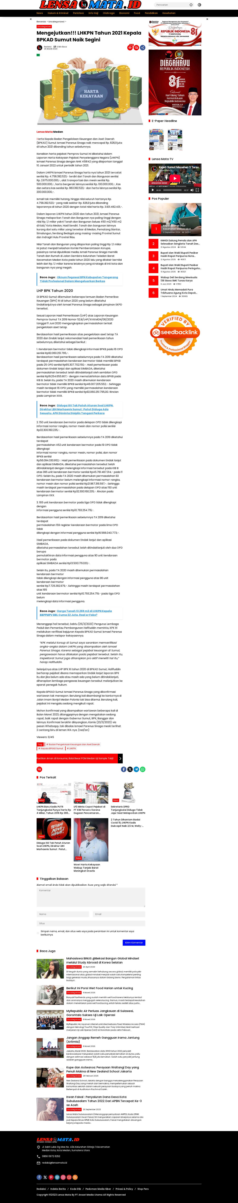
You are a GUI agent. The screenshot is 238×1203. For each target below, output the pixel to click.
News (41, 800)
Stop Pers (143, 1189)
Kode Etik (75, 1189)
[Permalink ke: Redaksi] (40, 48)
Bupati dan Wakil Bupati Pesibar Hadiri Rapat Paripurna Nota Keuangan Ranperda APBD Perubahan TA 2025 (179, 254)
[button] (191, 4)
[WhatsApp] (142, 769)
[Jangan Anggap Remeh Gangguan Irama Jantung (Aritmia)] (50, 1048)
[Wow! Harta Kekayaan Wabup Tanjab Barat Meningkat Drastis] (91, 839)
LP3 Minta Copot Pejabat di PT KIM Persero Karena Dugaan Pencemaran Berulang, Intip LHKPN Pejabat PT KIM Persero (91, 810)
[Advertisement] (20, 65)
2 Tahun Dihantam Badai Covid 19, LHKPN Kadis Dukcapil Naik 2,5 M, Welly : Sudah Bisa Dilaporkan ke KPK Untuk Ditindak (126, 823)
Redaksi (47, 47)
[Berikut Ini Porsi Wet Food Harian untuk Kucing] (50, 995)
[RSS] (75, 1177)
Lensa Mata (45, 132)
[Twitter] (130, 769)
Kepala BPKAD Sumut (52, 748)
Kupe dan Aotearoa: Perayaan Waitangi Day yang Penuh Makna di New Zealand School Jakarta (102, 1069)
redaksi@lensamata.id (54, 1162)
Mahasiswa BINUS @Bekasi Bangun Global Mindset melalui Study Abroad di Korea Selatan (102, 960)
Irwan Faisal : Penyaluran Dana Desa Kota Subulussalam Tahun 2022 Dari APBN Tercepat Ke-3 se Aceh (104, 1101)
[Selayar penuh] (197, 190)
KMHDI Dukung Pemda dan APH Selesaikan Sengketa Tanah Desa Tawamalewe (180, 242)
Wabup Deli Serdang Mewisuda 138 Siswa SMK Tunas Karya (179, 279)
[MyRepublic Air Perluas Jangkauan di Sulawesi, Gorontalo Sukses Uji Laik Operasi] (50, 1020)
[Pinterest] (51, 1177)
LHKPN (72, 748)
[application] (175, 178)
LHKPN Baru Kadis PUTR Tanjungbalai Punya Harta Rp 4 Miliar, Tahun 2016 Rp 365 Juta (54, 810)
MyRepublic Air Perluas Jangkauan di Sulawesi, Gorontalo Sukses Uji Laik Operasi (100, 1013)
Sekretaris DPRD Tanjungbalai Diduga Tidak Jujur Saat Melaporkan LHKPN (128, 810)
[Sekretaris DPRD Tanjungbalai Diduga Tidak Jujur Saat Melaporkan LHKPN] (128, 793)
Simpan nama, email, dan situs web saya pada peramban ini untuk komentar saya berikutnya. (87, 933)
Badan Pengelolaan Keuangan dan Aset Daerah (74, 744)
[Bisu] (192, 190)
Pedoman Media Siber (98, 1189)
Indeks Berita (58, 1189)
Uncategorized (44, 26)
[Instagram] (63, 1177)
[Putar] (152, 190)
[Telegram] (136, 769)
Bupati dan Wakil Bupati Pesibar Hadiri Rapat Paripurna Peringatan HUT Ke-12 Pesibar (181, 267)
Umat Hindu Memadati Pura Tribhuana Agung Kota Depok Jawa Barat (178, 291)
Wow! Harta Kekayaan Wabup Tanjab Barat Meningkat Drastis (87, 867)
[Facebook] (123, 769)
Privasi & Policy (124, 1189)
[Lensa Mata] (90, 4)
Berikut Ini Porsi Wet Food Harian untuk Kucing (99, 988)
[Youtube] (69, 1177)
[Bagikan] (142, 47)
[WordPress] (57, 1177)
